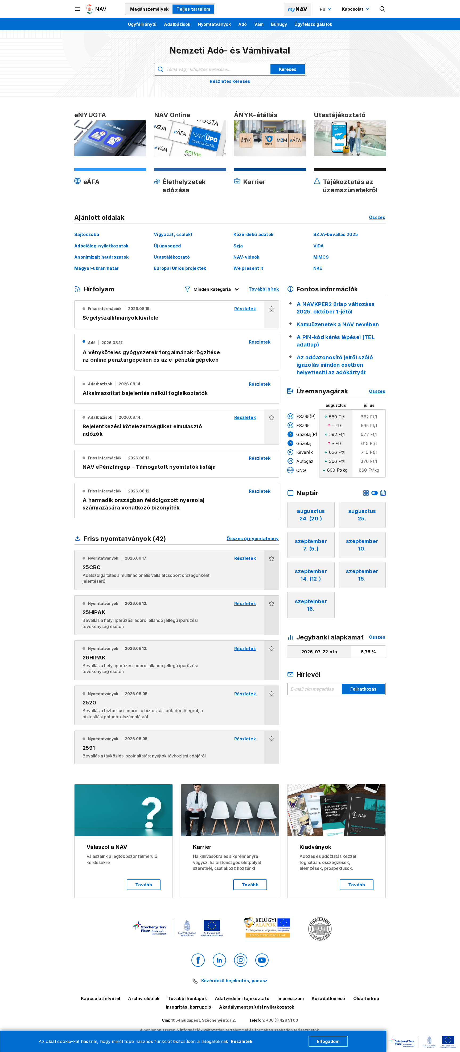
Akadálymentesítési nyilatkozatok (256, 1007)
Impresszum (290, 998)
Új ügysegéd (167, 245)
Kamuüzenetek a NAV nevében (338, 324)
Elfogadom (328, 1041)
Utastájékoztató (172, 257)
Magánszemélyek (149, 9)
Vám (259, 24)
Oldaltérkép (366, 998)
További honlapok (187, 998)
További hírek (264, 289)
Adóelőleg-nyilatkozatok (101, 245)
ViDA (318, 245)
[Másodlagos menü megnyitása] (77, 9)
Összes (377, 217)
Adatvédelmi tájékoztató (242, 998)
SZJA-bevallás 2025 (335, 234)
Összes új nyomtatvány (253, 538)
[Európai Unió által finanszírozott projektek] (178, 929)
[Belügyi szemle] (319, 929)
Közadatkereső (328, 998)
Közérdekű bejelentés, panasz (234, 980)
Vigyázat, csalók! (173, 234)
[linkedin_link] (219, 960)
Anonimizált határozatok (101, 257)
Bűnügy (279, 24)
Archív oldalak (143, 998)
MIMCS (321, 257)
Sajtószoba (86, 234)
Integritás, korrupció (188, 1007)
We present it (248, 268)
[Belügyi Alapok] (267, 928)
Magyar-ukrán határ (96, 268)
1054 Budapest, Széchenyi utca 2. (203, 1020)
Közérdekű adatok (253, 234)
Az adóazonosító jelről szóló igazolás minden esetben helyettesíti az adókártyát (335, 365)
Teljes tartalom (193, 9)
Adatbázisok (177, 24)
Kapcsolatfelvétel (100, 998)
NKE (317, 268)
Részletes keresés (230, 81)
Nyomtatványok (214, 24)
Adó (242, 24)
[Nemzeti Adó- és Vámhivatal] (96, 9)
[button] (271, 314)
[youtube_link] (262, 960)
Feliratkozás (363, 689)
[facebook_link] (198, 960)
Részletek (241, 1041)
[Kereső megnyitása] (382, 9)
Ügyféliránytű (142, 24)
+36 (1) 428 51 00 (282, 1020)
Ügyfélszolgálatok (313, 24)
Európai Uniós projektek (180, 268)
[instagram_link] (240, 960)
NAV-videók (246, 257)
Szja (238, 245)
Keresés (287, 69)
